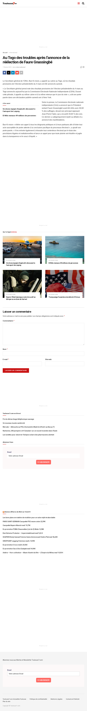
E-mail (6, 359)
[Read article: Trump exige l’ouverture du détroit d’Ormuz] (64, 284)
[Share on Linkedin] (13, 72)
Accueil (5, 52)
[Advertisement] (43, 26)
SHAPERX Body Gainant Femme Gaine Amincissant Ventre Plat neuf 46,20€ (30, 537)
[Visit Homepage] (10, 3)
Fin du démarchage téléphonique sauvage (18, 419)
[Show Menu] (79, 3)
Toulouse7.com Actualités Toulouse (14, 699)
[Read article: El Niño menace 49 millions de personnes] (64, 250)
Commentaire (9, 321)
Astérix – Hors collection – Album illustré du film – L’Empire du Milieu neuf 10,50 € (33, 553)
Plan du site (6, 701)
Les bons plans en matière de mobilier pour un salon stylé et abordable (29, 517)
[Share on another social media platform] (21, 72)
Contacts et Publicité (72, 699)
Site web (48, 359)
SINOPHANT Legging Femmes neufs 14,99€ (19, 541)
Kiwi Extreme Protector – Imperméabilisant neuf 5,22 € (23, 533)
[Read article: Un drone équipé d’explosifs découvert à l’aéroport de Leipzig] (22, 250)
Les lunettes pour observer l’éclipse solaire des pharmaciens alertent (28, 435)
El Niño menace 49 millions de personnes (19, 116)
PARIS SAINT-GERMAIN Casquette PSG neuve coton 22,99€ (24, 521)
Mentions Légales (56, 699)
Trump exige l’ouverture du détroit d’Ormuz (64, 297)
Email (9, 452)
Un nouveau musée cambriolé (14, 423)
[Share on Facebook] (4, 72)
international (13, 52)
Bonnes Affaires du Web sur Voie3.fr (18, 512)
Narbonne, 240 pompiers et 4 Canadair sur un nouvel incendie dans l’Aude (30, 431)
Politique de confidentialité (38, 699)
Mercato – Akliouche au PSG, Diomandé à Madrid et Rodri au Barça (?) (29, 427)
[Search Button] (83, 3)
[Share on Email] (17, 72)
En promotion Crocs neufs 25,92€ (15, 545)
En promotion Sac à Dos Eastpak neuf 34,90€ (19, 549)
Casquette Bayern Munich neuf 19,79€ (16, 525)
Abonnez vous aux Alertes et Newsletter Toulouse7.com (23, 660)
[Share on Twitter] (9, 72)
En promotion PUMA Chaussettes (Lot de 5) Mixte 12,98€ (23, 529)
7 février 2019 (7, 67)
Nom (5, 349)
